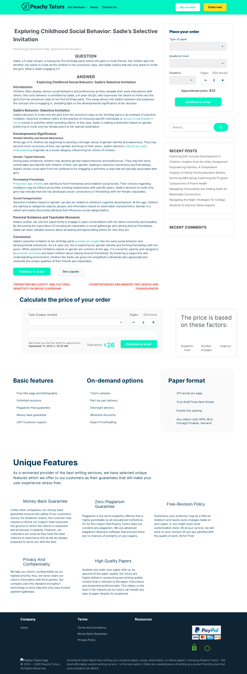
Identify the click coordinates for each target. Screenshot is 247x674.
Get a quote (71, 271)
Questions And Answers (66, 49)
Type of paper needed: (43, 314)
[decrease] (205, 80)
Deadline (175, 73)
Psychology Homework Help (31, 49)
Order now (215, 7)
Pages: (134, 314)
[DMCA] (203, 646)
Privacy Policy (86, 640)
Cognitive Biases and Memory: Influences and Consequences (123, 286)
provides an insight (87, 241)
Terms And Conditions (92, 627)
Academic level (179, 56)
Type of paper (178, 39)
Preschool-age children (28, 183)
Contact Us (109, 7)
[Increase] (153, 322)
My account (188, 7)
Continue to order (31, 271)
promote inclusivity (28, 253)
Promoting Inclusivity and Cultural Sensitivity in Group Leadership (41, 286)
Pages (204, 73)
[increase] (223, 80)
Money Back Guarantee (92, 633)
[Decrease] (133, 322)
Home (94, 7)
